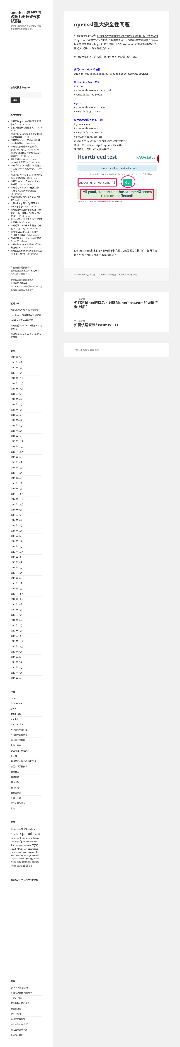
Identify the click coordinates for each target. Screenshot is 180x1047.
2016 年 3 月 (16, 425)
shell (20, 852)
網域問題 (15, 771)
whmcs (14, 855)
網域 (29, 862)
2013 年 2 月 (16, 583)
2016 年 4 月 (16, 420)
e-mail (30, 838)
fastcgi (37, 838)
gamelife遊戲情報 (19, 987)
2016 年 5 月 (16, 415)
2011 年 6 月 (16, 667)
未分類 (14, 755)
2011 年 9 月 (16, 651)
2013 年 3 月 (16, 578)
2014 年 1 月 (16, 546)
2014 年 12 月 (17, 493)
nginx (12, 849)
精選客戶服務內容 (19, 766)
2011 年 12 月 (17, 636)
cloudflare (15, 834)
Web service (17, 724)
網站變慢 (13, 866)
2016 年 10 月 (17, 388)
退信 (30, 866)
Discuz (36, 833)
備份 (31, 859)
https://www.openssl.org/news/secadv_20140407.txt (127, 35)
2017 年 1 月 (16, 372)
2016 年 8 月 (16, 399)
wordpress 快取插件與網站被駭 (26, 315)
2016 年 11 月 (17, 383)
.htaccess (15, 829)
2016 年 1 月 (16, 436)
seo (17, 852)
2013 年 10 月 (17, 557)
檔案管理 (25, 862)
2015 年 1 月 (16, 488)
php (17, 848)
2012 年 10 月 (17, 599)
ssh (29, 852)
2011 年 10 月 (17, 646)
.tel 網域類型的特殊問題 (22, 320)
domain (23, 838)
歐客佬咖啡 (16, 1013)
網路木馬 (15, 787)
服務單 (19, 862)
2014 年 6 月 (16, 520)
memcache (27, 845)
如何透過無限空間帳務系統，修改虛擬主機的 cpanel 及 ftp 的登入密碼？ (26, 212)
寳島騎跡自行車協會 (20, 1003)
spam (25, 852)
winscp (20, 855)
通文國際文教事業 (19, 1029)
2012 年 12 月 (17, 593)
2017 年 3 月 (16, 362)
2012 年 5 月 (16, 620)
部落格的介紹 (17, 1034)
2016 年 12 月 (17, 378)
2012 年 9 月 (16, 604)
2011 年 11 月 (17, 641)
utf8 (32, 852)
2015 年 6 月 (16, 472)
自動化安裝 (16, 798)
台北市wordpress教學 (21, 992)
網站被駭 (35, 862)
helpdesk (26, 841)
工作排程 (13, 862)
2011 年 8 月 (16, 657)
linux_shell (16, 713)
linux (13, 845)
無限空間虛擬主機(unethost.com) (19, 285)
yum (37, 855)
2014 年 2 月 (16, 541)
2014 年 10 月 (17, 504)
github (14, 708)
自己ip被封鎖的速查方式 (22, 127)
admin (102, 274)
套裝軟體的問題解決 (20, 750)
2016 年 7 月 (16, 404)
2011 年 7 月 (16, 662)
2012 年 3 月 (16, 630)
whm (37, 852)
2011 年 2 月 (16, 678)
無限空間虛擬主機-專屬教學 (24, 761)
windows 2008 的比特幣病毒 (24, 309)
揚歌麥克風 (16, 1008)
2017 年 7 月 (16, 357)
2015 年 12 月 (17, 441)
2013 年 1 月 (16, 588)
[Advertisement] (26, 59)
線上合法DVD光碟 (19, 1024)
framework (16, 703)
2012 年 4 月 (16, 625)
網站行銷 (15, 782)
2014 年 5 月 (16, 525)
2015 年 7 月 (16, 467)
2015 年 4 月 (16, 478)
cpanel (14, 698)
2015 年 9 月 (16, 457)
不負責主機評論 (18, 740)
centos (124, 274)
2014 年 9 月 (16, 509)
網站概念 (15, 777)
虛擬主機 (22, 865)
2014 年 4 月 (16, 530)
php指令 (15, 719)
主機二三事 (16, 745)
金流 (13, 808)
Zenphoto (14, 859)
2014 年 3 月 (16, 536)
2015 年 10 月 (17, 451)
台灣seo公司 (16, 998)
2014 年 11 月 (17, 499)
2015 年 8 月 (16, 462)
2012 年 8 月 (16, 609)
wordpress (29, 855)
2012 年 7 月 (16, 614)
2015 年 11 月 (17, 446)
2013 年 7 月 (16, 567)
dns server (15, 838)
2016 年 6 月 (16, 409)
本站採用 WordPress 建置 (86, 349)
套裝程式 (36, 859)
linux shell (19, 845)
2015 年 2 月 (16, 483)
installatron (34, 841)
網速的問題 (16, 792)
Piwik (13, 852)
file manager (15, 841)
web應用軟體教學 (19, 734)
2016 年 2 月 (16, 430)
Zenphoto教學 (23, 859)
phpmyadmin (32, 849)
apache (23, 828)
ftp (21, 841)
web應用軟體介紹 (19, 729)
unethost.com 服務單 (29, 270)
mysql (35, 845)
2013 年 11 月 (17, 551)
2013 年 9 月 (16, 562)
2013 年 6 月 (16, 572)
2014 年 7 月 (16, 515)
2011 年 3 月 (16, 672)
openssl (134, 274)
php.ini (23, 849)
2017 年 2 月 (16, 367)
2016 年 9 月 (16, 393)
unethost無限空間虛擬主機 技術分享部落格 (26, 16)
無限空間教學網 (18, 1019)
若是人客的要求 (18, 803)
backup (31, 829)
